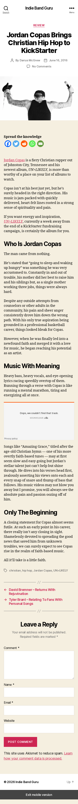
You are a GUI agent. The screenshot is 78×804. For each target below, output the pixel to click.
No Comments (41, 66)
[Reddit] (24, 144)
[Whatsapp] (32, 144)
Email (8, 702)
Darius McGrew (30, 60)
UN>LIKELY (60, 570)
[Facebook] (8, 144)
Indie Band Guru (39, 8)
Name (9, 685)
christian (15, 570)
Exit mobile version (39, 795)
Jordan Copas (14, 160)
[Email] (40, 144)
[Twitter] (16, 144)
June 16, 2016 (58, 60)
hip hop (27, 570)
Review (39, 25)
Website (9, 720)
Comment (12, 648)
